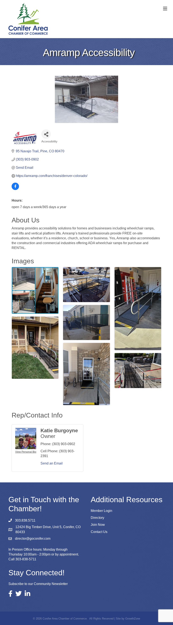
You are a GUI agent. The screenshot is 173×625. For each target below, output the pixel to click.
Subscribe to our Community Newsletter (38, 584)
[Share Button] (46, 134)
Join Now (98, 524)
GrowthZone (132, 618)
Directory (97, 517)
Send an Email (52, 463)
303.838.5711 (25, 520)
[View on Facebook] (15, 189)
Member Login (101, 511)
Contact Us (99, 532)
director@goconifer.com (32, 538)
